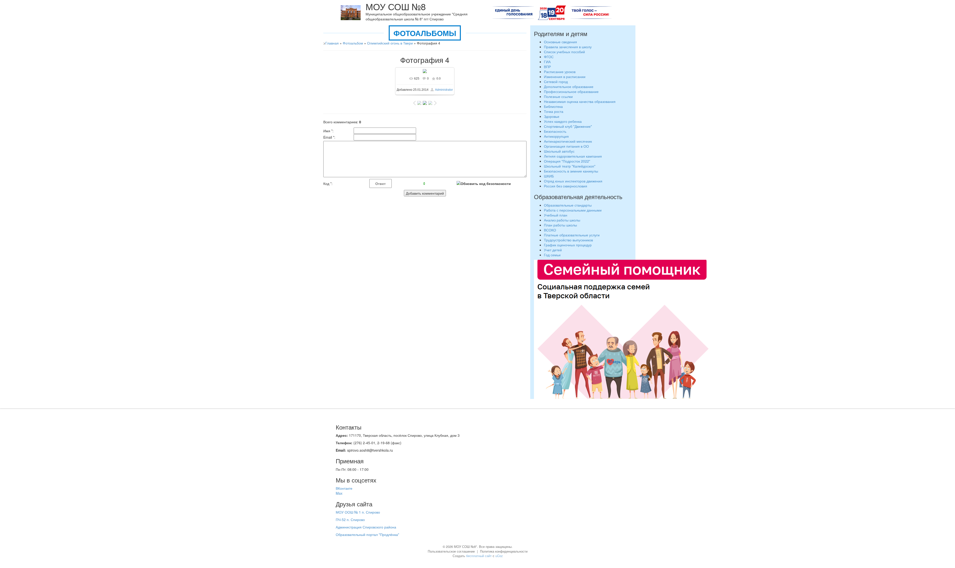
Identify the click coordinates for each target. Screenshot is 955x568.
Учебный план (555, 215)
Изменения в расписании (564, 76)
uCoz (499, 555)
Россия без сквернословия (565, 185)
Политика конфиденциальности (503, 551)
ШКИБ (549, 176)
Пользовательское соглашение (451, 551)
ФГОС (549, 56)
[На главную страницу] (351, 12)
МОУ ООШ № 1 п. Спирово (358, 512)
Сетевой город (556, 81)
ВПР (547, 66)
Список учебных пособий (564, 51)
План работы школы (560, 224)
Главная (332, 43)
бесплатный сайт (479, 555)
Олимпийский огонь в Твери (390, 43)
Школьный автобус (559, 151)
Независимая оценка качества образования (580, 101)
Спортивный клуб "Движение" (568, 126)
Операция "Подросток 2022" (567, 161)
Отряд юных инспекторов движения (573, 180)
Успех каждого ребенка (563, 121)
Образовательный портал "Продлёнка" (367, 534)
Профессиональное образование (571, 91)
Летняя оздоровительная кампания (573, 156)
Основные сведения (560, 41)
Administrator (444, 89)
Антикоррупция (556, 136)
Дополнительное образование (568, 86)
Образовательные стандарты (568, 205)
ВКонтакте (344, 488)
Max (339, 493)
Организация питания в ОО (566, 146)
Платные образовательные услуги (572, 234)
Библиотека (553, 106)
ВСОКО (550, 229)
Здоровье (551, 116)
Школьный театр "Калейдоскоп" (569, 166)
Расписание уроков (559, 71)
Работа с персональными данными (573, 210)
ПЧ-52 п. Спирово (350, 519)
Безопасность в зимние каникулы (571, 171)
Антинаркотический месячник (568, 141)
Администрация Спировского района (366, 526)
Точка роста (553, 111)
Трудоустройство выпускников (568, 239)
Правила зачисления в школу (568, 46)
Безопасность (555, 131)
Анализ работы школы (562, 220)
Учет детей (553, 249)
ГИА (547, 61)
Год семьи (552, 254)
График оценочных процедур (568, 244)
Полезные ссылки (558, 96)
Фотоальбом (353, 43)
